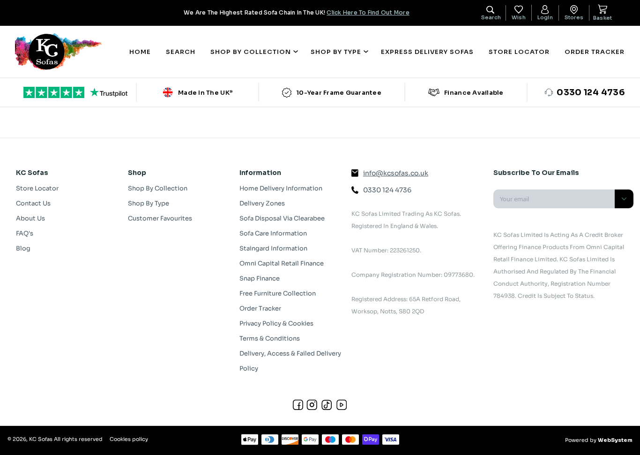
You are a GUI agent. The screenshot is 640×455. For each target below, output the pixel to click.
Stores (574, 17)
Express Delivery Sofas (427, 52)
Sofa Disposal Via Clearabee (282, 218)
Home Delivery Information (280, 188)
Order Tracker (595, 52)
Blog (23, 248)
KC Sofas (40, 439)
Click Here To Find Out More (368, 12)
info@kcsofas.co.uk (395, 173)
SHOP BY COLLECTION (250, 52)
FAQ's (24, 233)
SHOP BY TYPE (336, 52)
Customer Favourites (160, 218)
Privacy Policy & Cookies (276, 323)
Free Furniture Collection (277, 293)
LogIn (545, 17)
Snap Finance (259, 278)
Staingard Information (273, 248)
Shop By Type (148, 203)
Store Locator (519, 52)
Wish (519, 17)
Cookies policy (129, 439)
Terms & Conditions (269, 338)
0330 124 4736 (387, 190)
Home (140, 52)
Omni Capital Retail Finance (281, 263)
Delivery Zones (262, 203)
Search (180, 52)
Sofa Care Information (273, 233)
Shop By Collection (157, 188)
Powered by (599, 440)
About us (30, 218)
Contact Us (33, 203)
